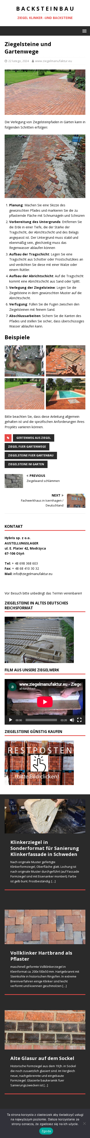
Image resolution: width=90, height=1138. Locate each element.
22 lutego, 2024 (18, 61)
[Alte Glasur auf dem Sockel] (45, 1030)
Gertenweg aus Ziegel (33, 438)
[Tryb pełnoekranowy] (79, 720)
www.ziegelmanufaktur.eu (53, 61)
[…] (53, 881)
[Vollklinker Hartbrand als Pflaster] (45, 927)
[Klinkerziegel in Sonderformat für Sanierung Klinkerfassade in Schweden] (45, 816)
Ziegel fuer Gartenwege (27, 447)
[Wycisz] (72, 720)
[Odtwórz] (10, 720)
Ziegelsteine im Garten (26, 464)
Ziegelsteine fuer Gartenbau (31, 455)
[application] (45, 702)
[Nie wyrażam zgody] (84, 1123)
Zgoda (46, 1131)
